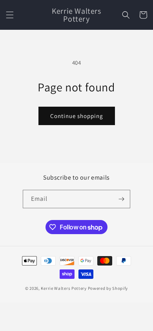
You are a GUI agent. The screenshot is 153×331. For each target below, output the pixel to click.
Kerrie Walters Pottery (63, 288)
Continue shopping (76, 116)
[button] (9, 15)
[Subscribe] (121, 199)
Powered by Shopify (108, 288)
